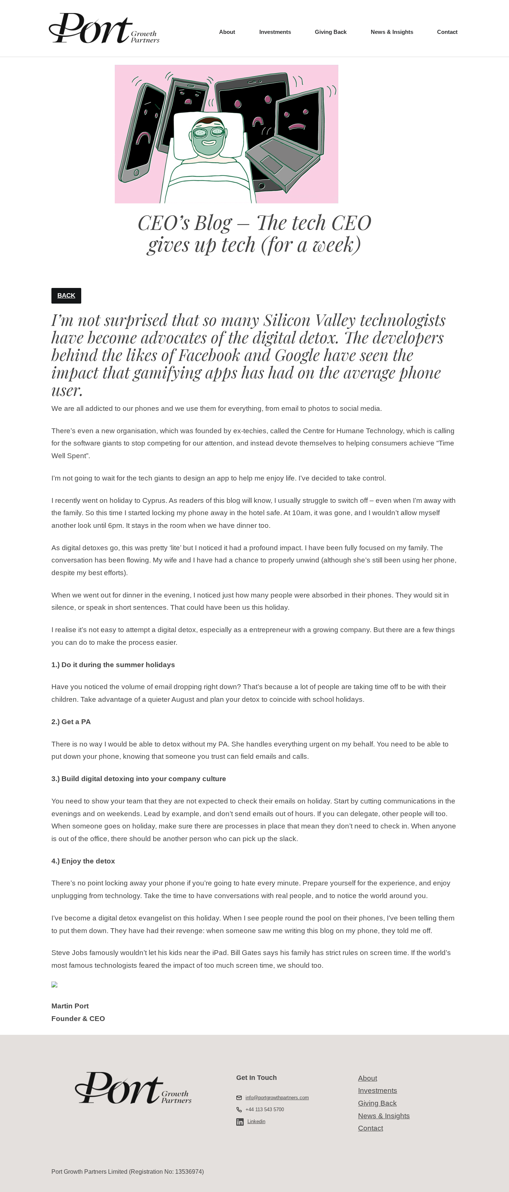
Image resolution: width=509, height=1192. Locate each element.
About (227, 32)
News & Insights (392, 32)
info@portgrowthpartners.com (277, 1097)
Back (66, 295)
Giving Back (331, 32)
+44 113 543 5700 (265, 1109)
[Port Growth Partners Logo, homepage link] (103, 28)
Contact (447, 32)
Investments (275, 32)
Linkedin (256, 1121)
